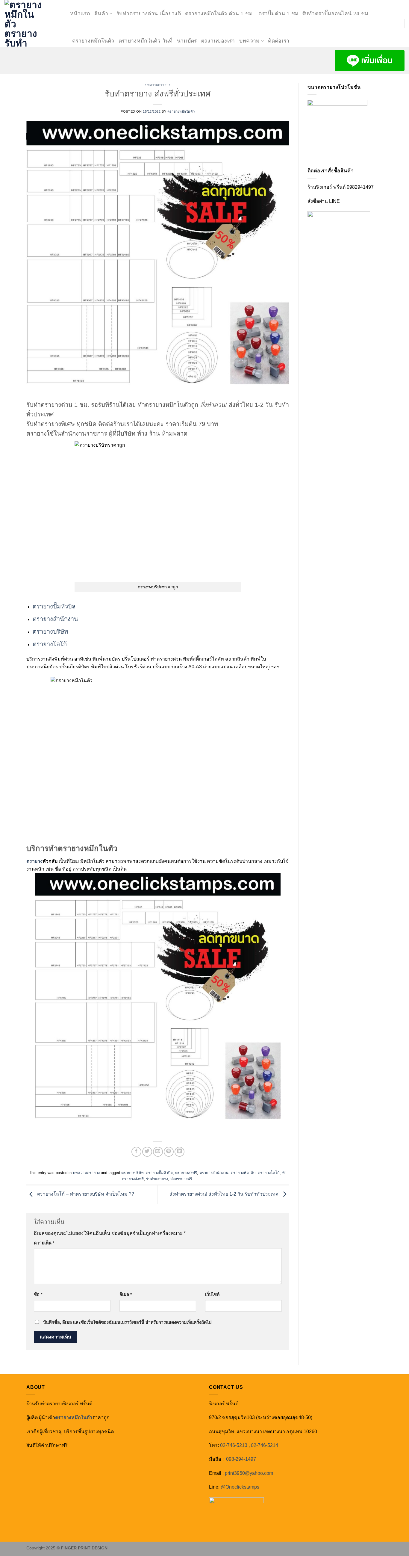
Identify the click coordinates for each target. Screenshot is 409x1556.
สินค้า (101, 13)
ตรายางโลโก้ (50, 644)
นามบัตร (187, 41)
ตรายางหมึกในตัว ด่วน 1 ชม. (219, 13)
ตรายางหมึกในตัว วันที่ (146, 41)
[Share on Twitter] (147, 1152)
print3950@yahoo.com (249, 1473)
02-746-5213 (233, 1445)
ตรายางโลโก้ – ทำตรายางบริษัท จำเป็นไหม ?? (85, 1194)
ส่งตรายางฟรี (181, 1179)
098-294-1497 (241, 1459)
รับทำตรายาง (157, 1179)
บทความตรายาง (157, 85)
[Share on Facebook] (136, 1152)
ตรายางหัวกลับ (243, 1172)
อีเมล (125, 1294)
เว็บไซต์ (212, 1294)
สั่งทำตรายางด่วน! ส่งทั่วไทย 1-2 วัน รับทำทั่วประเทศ (224, 1194)
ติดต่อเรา (278, 41)
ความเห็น (44, 1243)
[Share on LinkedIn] (179, 1152)
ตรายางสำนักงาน (55, 619)
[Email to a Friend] (158, 1152)
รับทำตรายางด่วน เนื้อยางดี (148, 13)
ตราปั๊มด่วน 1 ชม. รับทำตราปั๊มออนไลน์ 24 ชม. (314, 13)
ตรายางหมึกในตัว (93, 41)
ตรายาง (34, 861)
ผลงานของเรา (218, 41)
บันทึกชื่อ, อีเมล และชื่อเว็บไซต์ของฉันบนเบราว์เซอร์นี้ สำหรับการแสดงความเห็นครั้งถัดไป (127, 1322)
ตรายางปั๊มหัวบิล (54, 606)
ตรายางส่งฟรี (186, 1172)
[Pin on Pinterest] (169, 1152)
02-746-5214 (264, 1445)
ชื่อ (38, 1294)
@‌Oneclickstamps (240, 1486)
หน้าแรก (80, 13)
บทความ (249, 41)
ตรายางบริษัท (50, 631)
